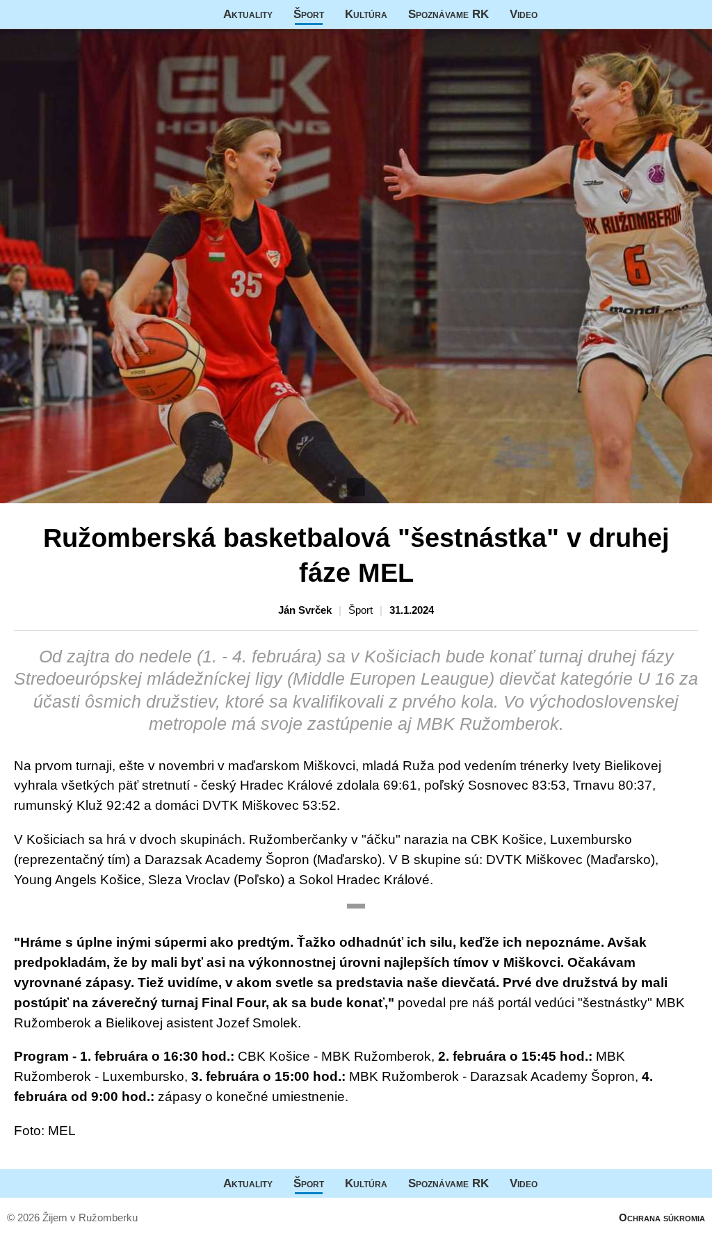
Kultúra (366, 14)
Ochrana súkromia (662, 1217)
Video (523, 14)
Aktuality (248, 14)
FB (558, 14)
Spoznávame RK (448, 14)
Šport (308, 14)
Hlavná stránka (52, 14)
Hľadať (694, 14)
